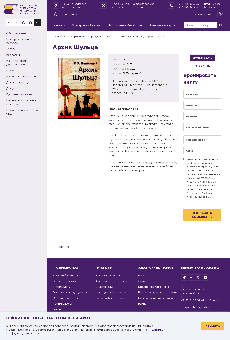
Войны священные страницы (157, 292)
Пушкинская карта (19, 94)
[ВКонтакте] (191, 277)
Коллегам (13, 54)
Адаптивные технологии (111, 281)
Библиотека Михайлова (125, 25)
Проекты (12, 70)
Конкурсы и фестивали (22, 76)
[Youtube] (205, 277)
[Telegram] (184, 277)
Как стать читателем (108, 275)
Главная (57, 36)
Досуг (10, 88)
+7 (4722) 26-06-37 (192, 289)
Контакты (59, 25)
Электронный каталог (87, 25)
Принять (212, 326)
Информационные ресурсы (19, 41)
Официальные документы (70, 292)
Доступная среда (18, 82)
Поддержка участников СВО (22, 111)
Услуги (11, 48)
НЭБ (141, 275)
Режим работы (62, 303)
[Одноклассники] (198, 277)
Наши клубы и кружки (110, 298)
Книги (110, 36)
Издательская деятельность (16, 62)
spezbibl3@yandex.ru (198, 307)
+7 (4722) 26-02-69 (192, 300)
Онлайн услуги (105, 286)
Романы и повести (130, 36)
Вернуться (63, 246)
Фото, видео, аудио (65, 298)
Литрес (143, 281)
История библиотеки (67, 275)
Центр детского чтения (110, 292)
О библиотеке (16, 33)
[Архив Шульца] (79, 89)
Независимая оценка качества (21, 102)
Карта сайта (69, 14)
